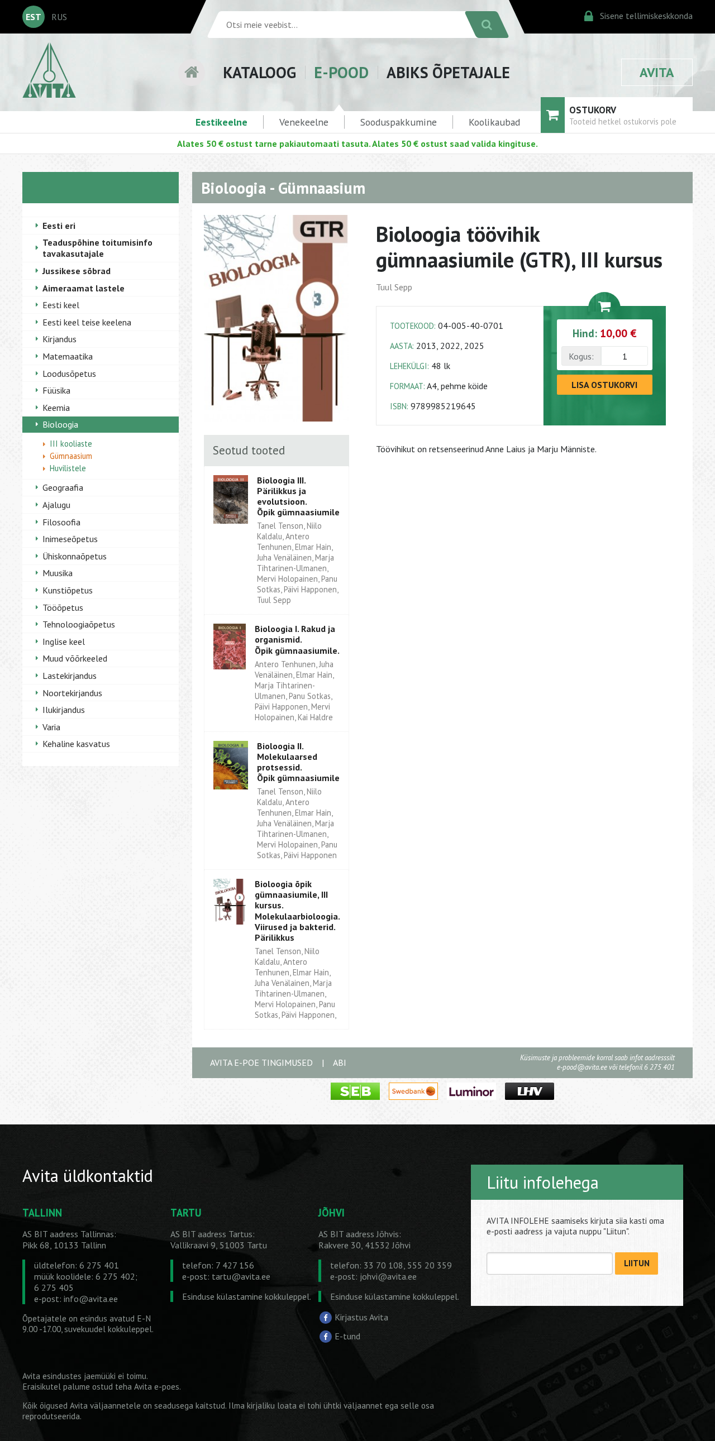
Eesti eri (58, 225)
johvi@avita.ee (388, 1276)
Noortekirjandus (72, 692)
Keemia (56, 407)
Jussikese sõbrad (76, 270)
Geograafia (62, 487)
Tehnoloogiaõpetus (78, 624)
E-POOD (341, 72)
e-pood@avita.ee (582, 1067)
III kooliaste (71, 443)
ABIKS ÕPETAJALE (448, 72)
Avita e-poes (156, 1386)
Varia (51, 727)
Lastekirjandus (69, 675)
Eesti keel (60, 304)
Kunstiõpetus (67, 590)
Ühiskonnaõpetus (74, 556)
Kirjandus (59, 338)
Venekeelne (303, 122)
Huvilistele (68, 468)
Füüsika (56, 390)
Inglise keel (63, 641)
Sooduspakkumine (398, 122)
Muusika (57, 572)
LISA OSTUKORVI (604, 384)
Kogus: (581, 356)
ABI (339, 1062)
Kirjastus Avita (361, 1317)
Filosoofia (61, 522)
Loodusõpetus (69, 373)
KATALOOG (259, 72)
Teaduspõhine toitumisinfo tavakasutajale (97, 248)
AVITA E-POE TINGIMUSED (261, 1062)
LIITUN (637, 1263)
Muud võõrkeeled (74, 658)
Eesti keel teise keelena (86, 322)
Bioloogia (60, 424)
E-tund (347, 1336)
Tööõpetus (62, 607)
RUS (59, 16)
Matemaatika (67, 356)
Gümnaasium (71, 456)
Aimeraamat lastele (83, 288)
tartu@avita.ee (241, 1276)
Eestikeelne (221, 122)
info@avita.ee (91, 1298)
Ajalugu (56, 504)
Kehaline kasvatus (76, 743)
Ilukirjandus (63, 709)
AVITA (657, 72)
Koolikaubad (494, 122)
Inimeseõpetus (70, 538)
